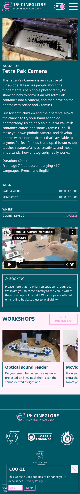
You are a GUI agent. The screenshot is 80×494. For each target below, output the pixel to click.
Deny (30, 488)
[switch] (59, 6)
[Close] (74, 469)
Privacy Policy (34, 481)
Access (72, 216)
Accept (15, 488)
